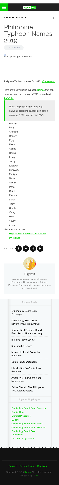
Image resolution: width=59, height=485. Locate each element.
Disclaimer (42, 466)
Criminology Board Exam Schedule (28, 427)
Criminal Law (17, 412)
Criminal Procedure (21, 416)
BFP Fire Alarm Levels (23, 339)
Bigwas (27, 472)
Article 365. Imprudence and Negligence (26, 379)
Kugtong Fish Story (21, 346)
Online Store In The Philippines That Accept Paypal (27, 389)
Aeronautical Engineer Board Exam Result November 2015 (26, 332)
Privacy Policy (27, 466)
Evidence (16, 419)
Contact (12, 466)
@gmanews (48, 81)
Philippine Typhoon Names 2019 (28, 33)
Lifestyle (15, 48)
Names (41, 90)
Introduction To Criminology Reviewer (26, 370)
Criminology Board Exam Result (27, 423)
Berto (36, 475)
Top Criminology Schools (23, 438)
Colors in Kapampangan (24, 362)
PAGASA (9, 98)
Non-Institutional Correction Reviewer (26, 354)
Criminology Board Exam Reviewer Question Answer (25, 322)
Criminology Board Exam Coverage (24, 313)
